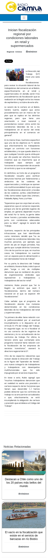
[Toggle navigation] (24, 17)
